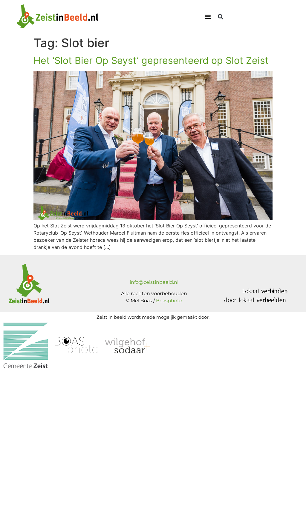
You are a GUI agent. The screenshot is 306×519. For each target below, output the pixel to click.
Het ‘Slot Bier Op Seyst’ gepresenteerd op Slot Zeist (151, 60)
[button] (208, 16)
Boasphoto (169, 301)
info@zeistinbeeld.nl (154, 282)
